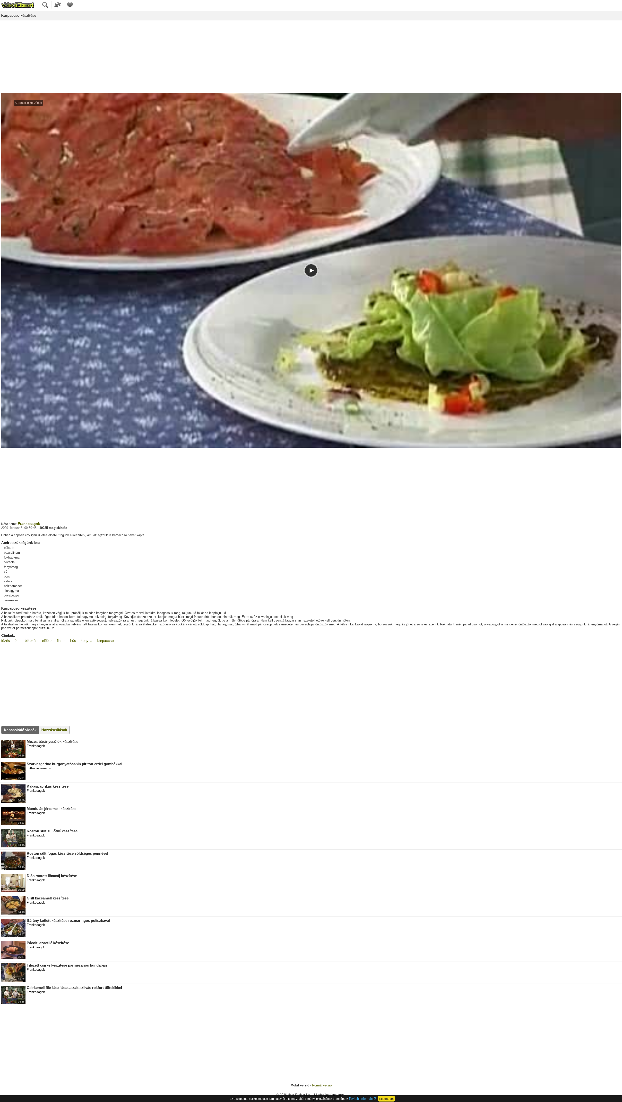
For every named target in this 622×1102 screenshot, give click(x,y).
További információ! (362, 1099)
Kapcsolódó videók (20, 730)
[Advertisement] (311, 57)
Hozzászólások (54, 730)
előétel (47, 641)
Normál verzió (322, 1085)
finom (61, 641)
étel (17, 641)
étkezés (31, 641)
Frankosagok (29, 524)
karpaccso (105, 641)
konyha (86, 641)
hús (73, 641)
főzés (5, 641)
